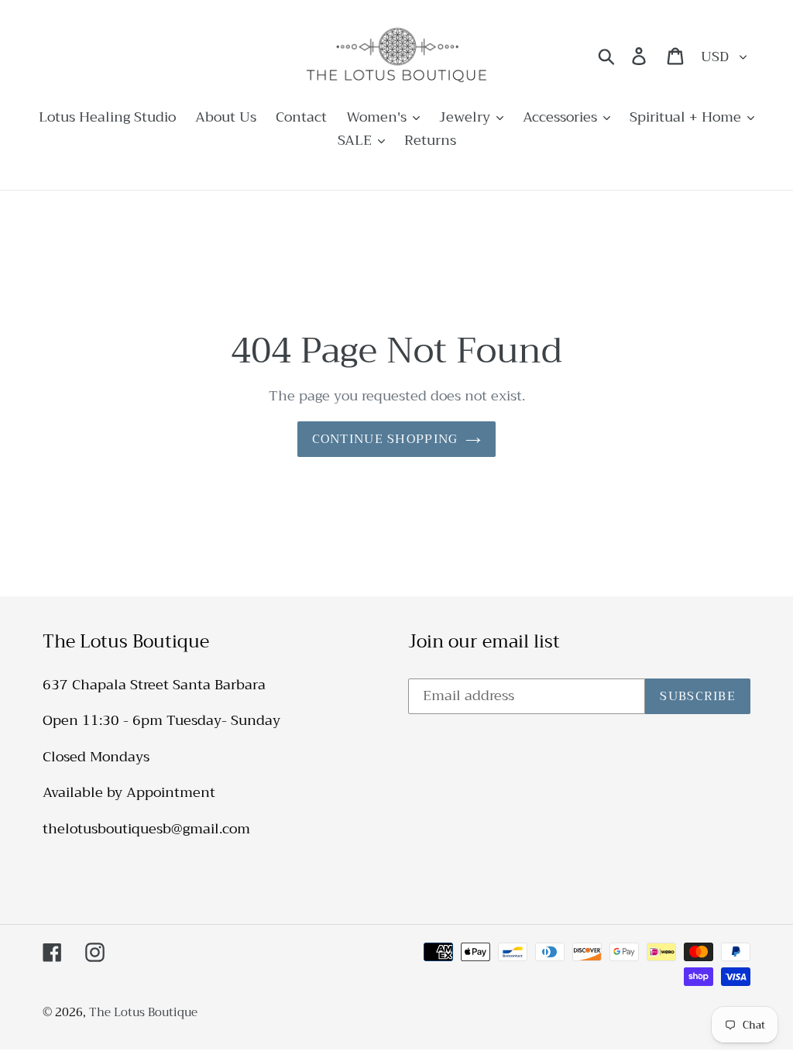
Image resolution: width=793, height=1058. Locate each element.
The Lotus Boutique (143, 1012)
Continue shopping (385, 439)
